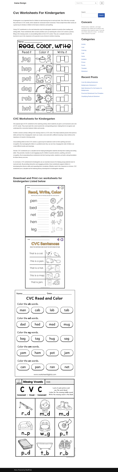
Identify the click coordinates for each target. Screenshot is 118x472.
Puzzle (83, 65)
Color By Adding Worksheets (89, 82)
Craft (82, 53)
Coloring (83, 50)
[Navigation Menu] (102, 3)
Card (82, 47)
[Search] (96, 3)
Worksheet (84, 71)
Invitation (84, 59)
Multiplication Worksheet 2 (88, 85)
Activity (83, 44)
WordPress (28, 470)
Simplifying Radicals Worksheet (90, 96)
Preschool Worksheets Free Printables (92, 93)
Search (83, 12)
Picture (83, 62)
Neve (15, 470)
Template (84, 68)
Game (83, 56)
